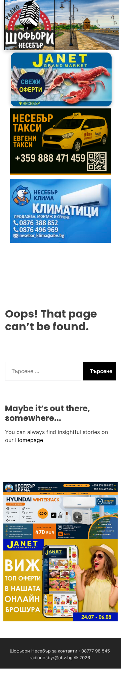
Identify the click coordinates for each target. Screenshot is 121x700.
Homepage (29, 440)
